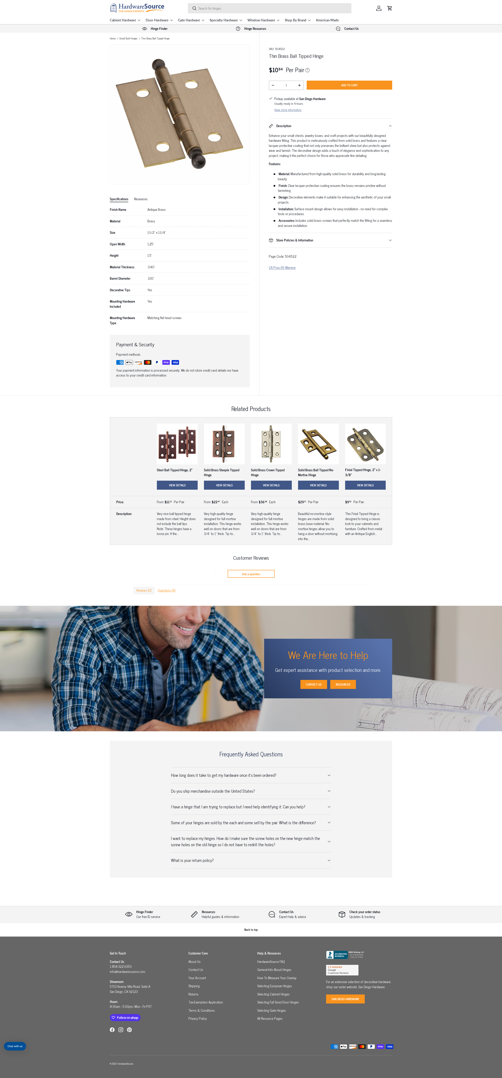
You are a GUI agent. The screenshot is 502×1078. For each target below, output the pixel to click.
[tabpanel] (180, 266)
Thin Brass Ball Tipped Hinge (155, 38)
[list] (180, 114)
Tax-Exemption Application (205, 1002)
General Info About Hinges (274, 969)
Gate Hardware (189, 20)
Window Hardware (261, 20)
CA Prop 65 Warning (282, 267)
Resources (343, 684)
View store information (287, 109)
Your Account (197, 978)
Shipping (194, 986)
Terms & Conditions (201, 1010)
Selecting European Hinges (274, 986)
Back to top (251, 929)
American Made (327, 20)
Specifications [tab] (119, 199)
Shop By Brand (295, 20)
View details (177, 485)
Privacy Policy (197, 1018)
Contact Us (314, 684)
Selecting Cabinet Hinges (273, 994)
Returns (193, 994)
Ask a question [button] (251, 573)
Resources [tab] (140, 199)
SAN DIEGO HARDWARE (345, 998)
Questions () (166, 590)
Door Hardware (157, 20)
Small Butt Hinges (128, 38)
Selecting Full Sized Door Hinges (278, 1002)
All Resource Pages (270, 1018)
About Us (194, 961)
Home (112, 38)
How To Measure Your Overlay (276, 978)
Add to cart (349, 85)
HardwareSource (125, 1064)
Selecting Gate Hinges (271, 1010)
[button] (390, 8)
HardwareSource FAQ (271, 961)
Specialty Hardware (224, 20)
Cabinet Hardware (123, 20)
